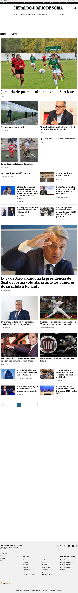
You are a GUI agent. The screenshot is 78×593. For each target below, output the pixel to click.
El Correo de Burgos (65, 567)
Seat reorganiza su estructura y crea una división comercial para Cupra (18, 359)
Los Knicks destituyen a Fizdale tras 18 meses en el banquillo (27, 388)
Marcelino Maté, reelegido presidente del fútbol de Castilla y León (58, 128)
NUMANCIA (32, 14)
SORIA (16, 14)
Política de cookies (41, 590)
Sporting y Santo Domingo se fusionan (57, 139)
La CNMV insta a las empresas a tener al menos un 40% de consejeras (65, 190)
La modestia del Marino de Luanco (17, 164)
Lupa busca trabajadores (16, 3)
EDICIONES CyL (71, 0)
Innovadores (45, 569)
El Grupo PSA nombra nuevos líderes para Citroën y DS (27, 209)
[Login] (75, 7)
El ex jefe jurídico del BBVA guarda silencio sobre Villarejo (27, 372)
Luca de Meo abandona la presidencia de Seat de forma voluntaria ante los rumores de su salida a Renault (38, 282)
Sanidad (44, 560)
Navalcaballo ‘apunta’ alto (13, 127)
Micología (46, 3)
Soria (24, 560)
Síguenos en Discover (65, 3)
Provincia (25, 562)
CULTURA (61, 14)
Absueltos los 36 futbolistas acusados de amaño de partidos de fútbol (66, 373)
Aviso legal (19, 590)
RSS (1, 560)
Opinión (44, 572)
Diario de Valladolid (65, 564)
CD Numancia (54, 3)
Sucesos (74, 3)
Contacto (2, 558)
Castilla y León (27, 569)
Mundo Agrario (46, 567)
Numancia (26, 564)
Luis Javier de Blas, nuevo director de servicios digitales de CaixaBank (18, 323)
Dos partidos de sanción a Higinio (16, 173)
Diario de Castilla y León (67, 562)
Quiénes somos (4, 553)
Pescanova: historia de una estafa (65, 174)
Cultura (25, 572)
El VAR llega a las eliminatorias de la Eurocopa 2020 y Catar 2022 (66, 390)
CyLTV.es (62, 569)
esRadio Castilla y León (66, 572)
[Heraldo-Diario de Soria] (38, 8)
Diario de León (64, 560)
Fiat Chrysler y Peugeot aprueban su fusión (57, 359)
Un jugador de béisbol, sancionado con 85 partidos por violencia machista (58, 323)
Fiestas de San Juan (28, 574)
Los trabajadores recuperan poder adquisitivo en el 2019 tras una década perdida (66, 212)
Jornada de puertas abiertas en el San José (37, 91)
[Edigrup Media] (5, 582)
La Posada (44, 564)
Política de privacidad (29, 590)
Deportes (25, 567)
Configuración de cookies (55, 590)
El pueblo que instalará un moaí (33, 3)
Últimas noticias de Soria (48, 574)
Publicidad (3, 556)
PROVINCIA (23, 14)
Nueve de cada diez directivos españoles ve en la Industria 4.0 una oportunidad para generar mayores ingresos (27, 192)
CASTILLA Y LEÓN (50, 14)
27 (32, 405)
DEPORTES (40, 14)
